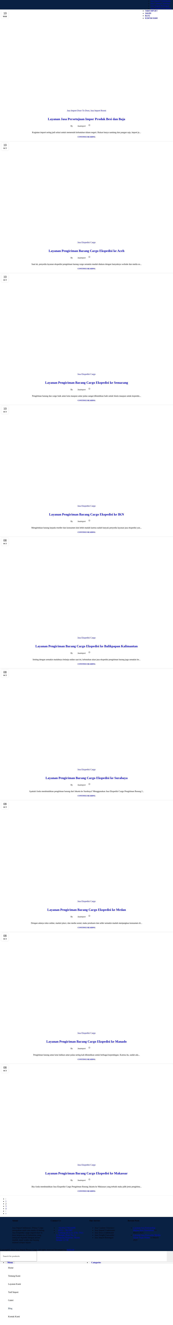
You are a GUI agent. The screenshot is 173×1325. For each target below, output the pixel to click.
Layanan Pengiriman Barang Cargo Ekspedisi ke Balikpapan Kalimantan (86, 646)
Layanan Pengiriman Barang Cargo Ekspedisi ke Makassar (86, 1173)
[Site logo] (27, 10)
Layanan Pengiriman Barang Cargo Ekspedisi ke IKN (86, 514)
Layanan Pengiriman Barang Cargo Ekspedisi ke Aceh (86, 251)
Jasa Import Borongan (159, 6)
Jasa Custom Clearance (160, 3)
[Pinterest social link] (99, 125)
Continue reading (86, 137)
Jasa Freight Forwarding (160, 8)
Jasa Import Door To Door (78, 110)
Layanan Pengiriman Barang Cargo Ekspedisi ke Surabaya (87, 778)
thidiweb (70, 1250)
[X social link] (96, 125)
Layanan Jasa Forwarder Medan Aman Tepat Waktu (147, 1236)
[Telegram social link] (105, 125)
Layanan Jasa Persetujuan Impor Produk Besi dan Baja (86, 119)
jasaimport (82, 126)
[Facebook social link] (93, 125)
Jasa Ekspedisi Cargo (86, 242)
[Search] (170, 1256)
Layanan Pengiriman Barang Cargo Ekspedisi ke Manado (86, 1041)
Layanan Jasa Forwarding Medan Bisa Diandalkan (144, 1229)
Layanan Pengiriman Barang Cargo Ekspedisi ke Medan (86, 910)
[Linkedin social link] (102, 125)
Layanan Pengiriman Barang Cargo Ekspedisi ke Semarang (86, 382)
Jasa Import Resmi (98, 110)
